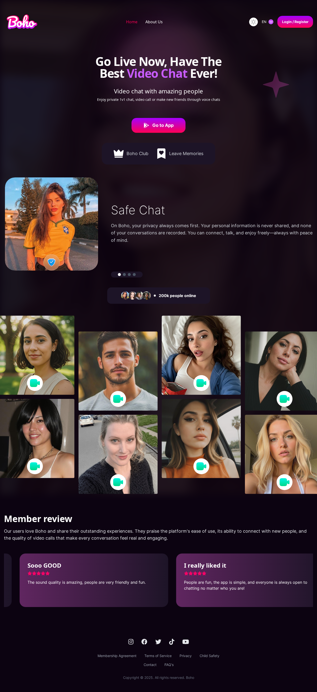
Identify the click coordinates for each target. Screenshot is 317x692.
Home (131, 22)
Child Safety (209, 656)
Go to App (163, 125)
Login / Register (295, 22)
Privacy (186, 656)
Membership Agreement (117, 656)
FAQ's (169, 665)
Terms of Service (158, 656)
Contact (150, 665)
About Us (154, 22)
